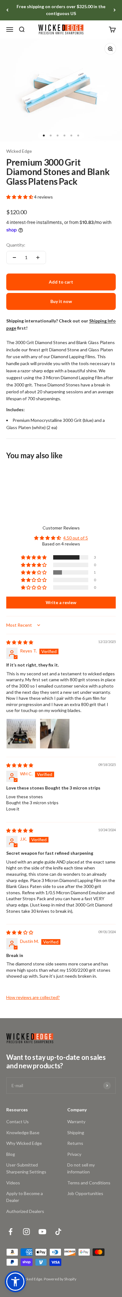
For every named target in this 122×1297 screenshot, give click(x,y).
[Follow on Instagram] (26, 1231)
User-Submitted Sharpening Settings (26, 1168)
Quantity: (15, 244)
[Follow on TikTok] (58, 1231)
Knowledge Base (22, 1132)
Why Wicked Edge (24, 1143)
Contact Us (17, 1121)
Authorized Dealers (25, 1211)
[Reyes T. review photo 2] (55, 734)
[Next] (115, 10)
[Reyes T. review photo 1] (21, 734)
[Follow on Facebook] (10, 1231)
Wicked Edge (19, 151)
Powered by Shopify (60, 1279)
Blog (10, 1154)
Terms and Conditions (88, 1182)
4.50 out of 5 (75, 537)
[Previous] (7, 10)
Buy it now (61, 301)
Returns (75, 1143)
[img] (19, 642)
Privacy (74, 1154)
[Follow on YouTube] (42, 1231)
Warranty (76, 1121)
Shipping (75, 1132)
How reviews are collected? (33, 997)
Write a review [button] (61, 602)
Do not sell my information (81, 1168)
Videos (13, 1182)
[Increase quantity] (38, 257)
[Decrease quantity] (14, 257)
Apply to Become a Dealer (24, 1197)
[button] (20, 196)
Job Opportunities (85, 1193)
